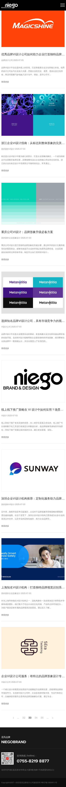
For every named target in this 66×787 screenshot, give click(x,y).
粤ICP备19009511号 (49, 782)
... (18, 717)
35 (42, 717)
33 (30, 717)
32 (23, 717)
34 (36, 717)
